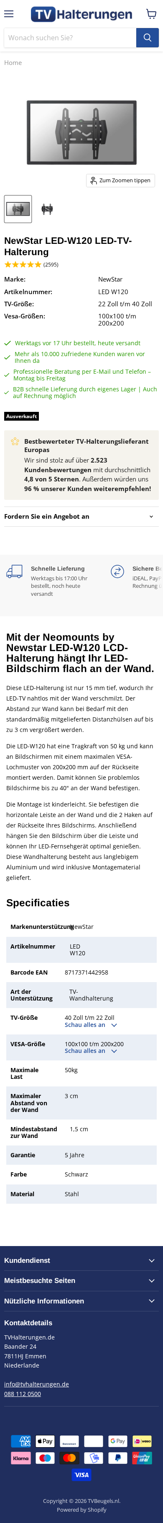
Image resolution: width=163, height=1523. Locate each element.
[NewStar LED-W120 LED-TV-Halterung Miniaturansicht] (18, 209)
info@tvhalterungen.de (36, 1384)
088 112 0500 (22, 1394)
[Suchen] (147, 37)
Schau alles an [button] (86, 1024)
